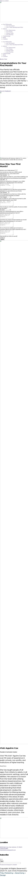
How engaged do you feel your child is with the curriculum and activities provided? (13, 194)
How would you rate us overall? (8, 236)
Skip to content (4, 0)
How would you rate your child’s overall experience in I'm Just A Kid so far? (11, 172)
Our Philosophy (7, 24)
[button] (14, 766)
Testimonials (6, 36)
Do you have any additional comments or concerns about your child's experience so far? (13, 228)
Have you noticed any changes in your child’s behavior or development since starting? (12, 181)
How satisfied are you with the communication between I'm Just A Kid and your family (13, 190)
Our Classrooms (10, 30)
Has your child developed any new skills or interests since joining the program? (11, 212)
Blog (4, 37)
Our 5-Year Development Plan (14, 27)
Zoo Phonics (9, 34)
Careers (5, 39)
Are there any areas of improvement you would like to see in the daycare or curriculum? (13, 220)
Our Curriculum (10, 25)
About (5, 28)
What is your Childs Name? (7, 170)
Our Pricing (9, 31)
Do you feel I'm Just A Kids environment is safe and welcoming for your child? (13, 199)
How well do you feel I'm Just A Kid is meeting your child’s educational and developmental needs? (14, 177)
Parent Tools (9, 33)
